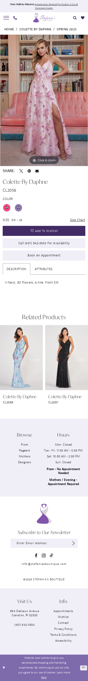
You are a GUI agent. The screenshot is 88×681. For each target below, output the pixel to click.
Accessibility (63, 641)
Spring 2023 (66, 29)
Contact (63, 623)
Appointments (63, 611)
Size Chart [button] (77, 220)
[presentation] (49, 357)
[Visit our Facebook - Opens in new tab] (36, 555)
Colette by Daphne (35, 29)
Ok (83, 667)
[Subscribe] (73, 543)
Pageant (24, 450)
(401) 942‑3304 (24, 625)
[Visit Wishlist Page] (82, 18)
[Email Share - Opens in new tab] (37, 171)
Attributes (44, 269)
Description (16, 269)
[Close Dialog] (4, 668)
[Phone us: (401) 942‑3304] (15, 18)
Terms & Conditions (63, 635)
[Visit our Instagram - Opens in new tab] (44, 555)
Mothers (24, 456)
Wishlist (63, 617)
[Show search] (75, 18)
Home (9, 29)
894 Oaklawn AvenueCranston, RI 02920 (24, 613)
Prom (24, 445)
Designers (24, 462)
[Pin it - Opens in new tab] (29, 171)
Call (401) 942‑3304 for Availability (44, 243)
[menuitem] (6, 17)
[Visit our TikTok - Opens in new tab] (51, 555)
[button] (6, 17)
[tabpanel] (44, 100)
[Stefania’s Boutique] (44, 17)
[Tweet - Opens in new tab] (21, 171)
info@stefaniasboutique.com (44, 564)
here (43, 677)
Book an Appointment (44, 255)
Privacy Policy (63, 629)
